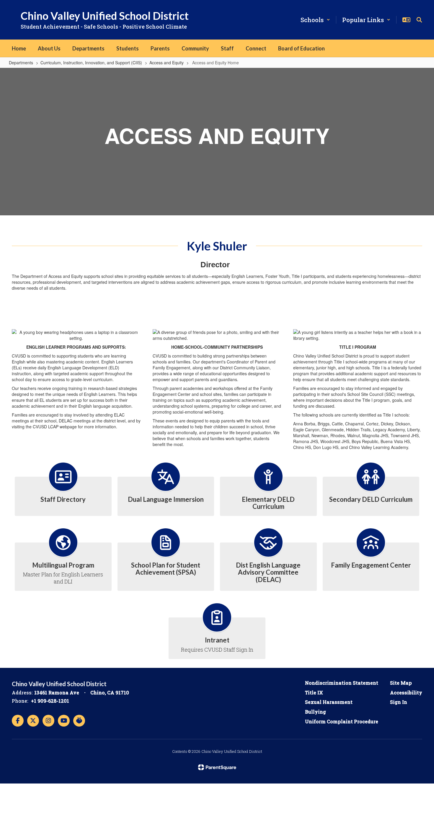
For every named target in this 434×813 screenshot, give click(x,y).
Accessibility (406, 692)
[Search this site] (419, 20)
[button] (315, 20)
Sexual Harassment (329, 702)
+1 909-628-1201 (50, 701)
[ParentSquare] (217, 767)
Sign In (398, 702)
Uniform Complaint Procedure (341, 721)
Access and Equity (166, 62)
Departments (21, 62)
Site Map (401, 683)
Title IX (314, 692)
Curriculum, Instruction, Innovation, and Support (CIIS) (91, 62)
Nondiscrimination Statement (341, 683)
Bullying (315, 712)
